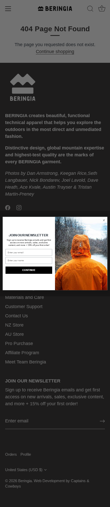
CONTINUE (28, 270)
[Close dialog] (104, 220)
